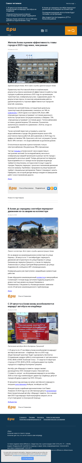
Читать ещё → (71, 3)
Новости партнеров (53, 417)
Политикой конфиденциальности (38, 455)
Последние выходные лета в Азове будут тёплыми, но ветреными (58, 13)
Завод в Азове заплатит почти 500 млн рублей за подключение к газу (21, 20)
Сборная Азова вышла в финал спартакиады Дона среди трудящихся (21, 15)
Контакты (40, 417)
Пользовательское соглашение (54, 419)
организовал (51, 391)
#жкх (10, 179)
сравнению (12, 113)
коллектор (41, 277)
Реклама (32, 417)
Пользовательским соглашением (20, 455)
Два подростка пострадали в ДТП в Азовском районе (56, 18)
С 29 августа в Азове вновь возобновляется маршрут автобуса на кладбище (21, 9)
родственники (21, 384)
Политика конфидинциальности (30, 419)
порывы (17, 151)
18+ (69, 30)
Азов (9, 35)
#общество (12, 402)
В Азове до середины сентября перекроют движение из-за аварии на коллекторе (59, 8)
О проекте (22, 417)
